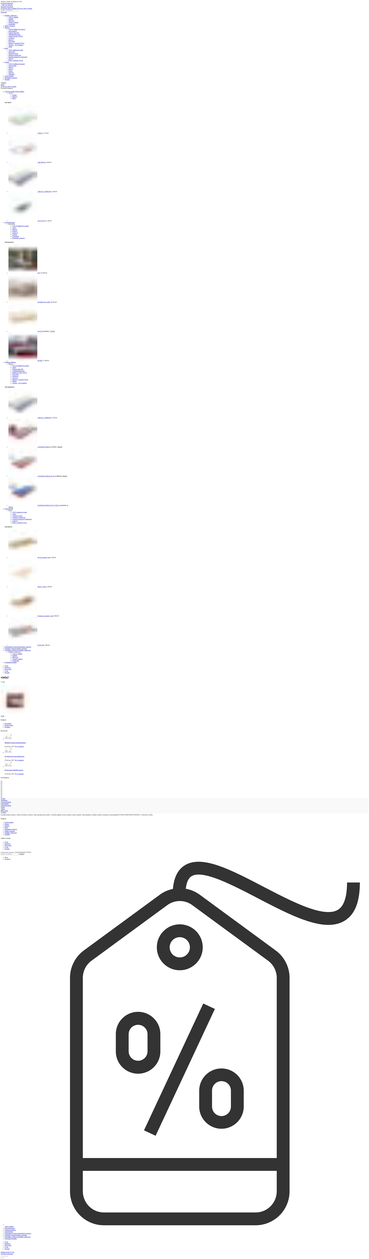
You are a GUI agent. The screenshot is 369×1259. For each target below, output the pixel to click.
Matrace (7, 27)
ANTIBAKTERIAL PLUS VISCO (49, 505)
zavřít (2, 716)
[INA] (23, 273)
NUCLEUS (41, 221)
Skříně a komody (10, 26)
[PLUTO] (23, 331)
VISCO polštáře (13, 17)
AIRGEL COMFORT (45, 191)
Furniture (7, 727)
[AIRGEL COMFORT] (23, 191)
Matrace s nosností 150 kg (16, 43)
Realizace (7, 844)
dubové (10, 69)
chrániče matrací (13, 22)
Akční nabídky (9, 76)
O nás (6, 847)
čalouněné (11, 74)
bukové (10, 67)
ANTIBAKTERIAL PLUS (46, 476)
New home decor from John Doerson (14, 756)
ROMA (40, 360)
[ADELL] (23, 133)
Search (3, 83)
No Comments (19, 746)
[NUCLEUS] (23, 221)
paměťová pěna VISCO (15, 36)
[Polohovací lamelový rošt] (23, 616)
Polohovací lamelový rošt (45, 616)
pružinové (11, 38)
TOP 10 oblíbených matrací (16, 29)
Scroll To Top (10, 1252)
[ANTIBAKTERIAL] (23, 447)
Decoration (8, 723)
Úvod (6, 842)
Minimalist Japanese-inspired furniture (15, 742)
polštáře (10, 19)
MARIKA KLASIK (44, 302)
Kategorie (4, 12)
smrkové (11, 72)
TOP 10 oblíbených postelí (16, 64)
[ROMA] (23, 360)
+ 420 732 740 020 (6, 5)
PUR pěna (11, 41)
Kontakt (7, 849)
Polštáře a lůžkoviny (11, 15)
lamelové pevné (13, 53)
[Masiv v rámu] (23, 587)
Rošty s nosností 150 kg (15, 60)
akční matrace (12, 31)
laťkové (10, 59)
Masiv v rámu (42, 587)
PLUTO (40, 331)
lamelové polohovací (14, 55)
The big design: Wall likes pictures (14, 770)
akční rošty (11, 52)
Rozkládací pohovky (11, 78)
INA (39, 273)
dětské (10, 46)
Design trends (9, 725)
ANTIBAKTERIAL (44, 447)
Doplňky (7, 79)
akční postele (12, 66)
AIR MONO (42, 162)
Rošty (6, 48)
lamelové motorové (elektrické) (17, 57)
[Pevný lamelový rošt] (23, 557)
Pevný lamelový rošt (44, 557)
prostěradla (11, 24)
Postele (7, 62)
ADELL (40, 133)
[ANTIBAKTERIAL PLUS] (23, 476)
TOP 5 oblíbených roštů (15, 50)
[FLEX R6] (23, 645)
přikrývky (11, 21)
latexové (11, 40)
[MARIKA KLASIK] (23, 302)
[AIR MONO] (23, 162)
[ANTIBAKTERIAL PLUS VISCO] (23, 505)
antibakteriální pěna (14, 34)
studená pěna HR (13, 33)
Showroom (8, 845)
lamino (10, 71)
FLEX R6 (41, 645)
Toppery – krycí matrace (15, 45)
